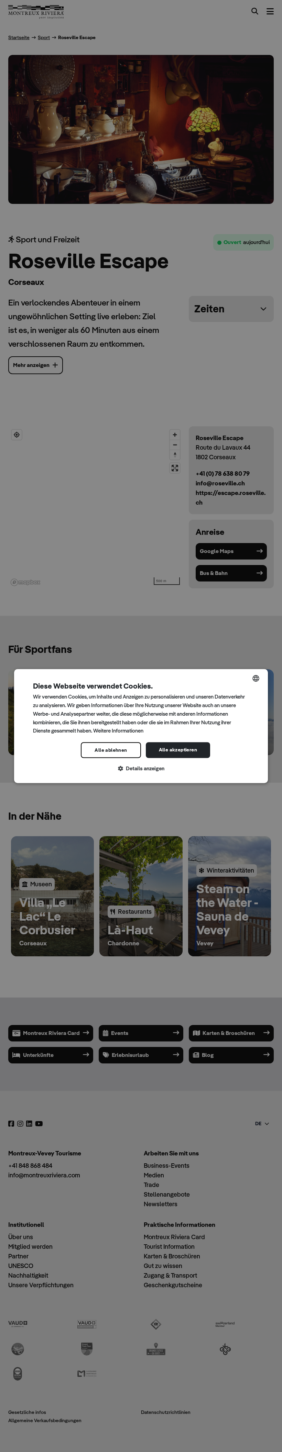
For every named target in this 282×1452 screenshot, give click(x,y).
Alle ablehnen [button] (111, 750)
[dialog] (141, 726)
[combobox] (255, 678)
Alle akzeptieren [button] (178, 750)
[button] (141, 769)
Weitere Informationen (118, 731)
